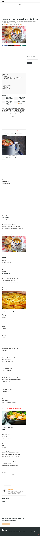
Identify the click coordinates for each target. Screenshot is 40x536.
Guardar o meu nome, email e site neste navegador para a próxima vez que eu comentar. (13, 518)
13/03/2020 (11, 24)
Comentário (3, 501)
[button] (14, 34)
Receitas (14, 24)
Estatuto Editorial (10, 531)
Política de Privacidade (22, 531)
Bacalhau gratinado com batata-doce (7, 88)
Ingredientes (5, 86)
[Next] (14, 106)
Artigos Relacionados (6, 76)
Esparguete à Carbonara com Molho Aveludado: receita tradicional (12, 78)
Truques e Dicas (17, 24)
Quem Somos (17, 531)
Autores (14, 531)
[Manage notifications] (38, 534)
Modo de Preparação (6, 84)
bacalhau (17, 387)
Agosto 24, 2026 (8, 104)
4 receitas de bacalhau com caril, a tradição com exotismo (14, 130)
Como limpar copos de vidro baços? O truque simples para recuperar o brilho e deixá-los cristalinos (14, 79)
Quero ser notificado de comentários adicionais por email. (9, 520)
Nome (3, 511)
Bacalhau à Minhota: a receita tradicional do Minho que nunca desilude (21, 102)
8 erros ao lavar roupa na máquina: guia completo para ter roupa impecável (13, 77)
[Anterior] (13, 106)
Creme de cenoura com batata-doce (7, 85)
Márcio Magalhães (6, 24)
